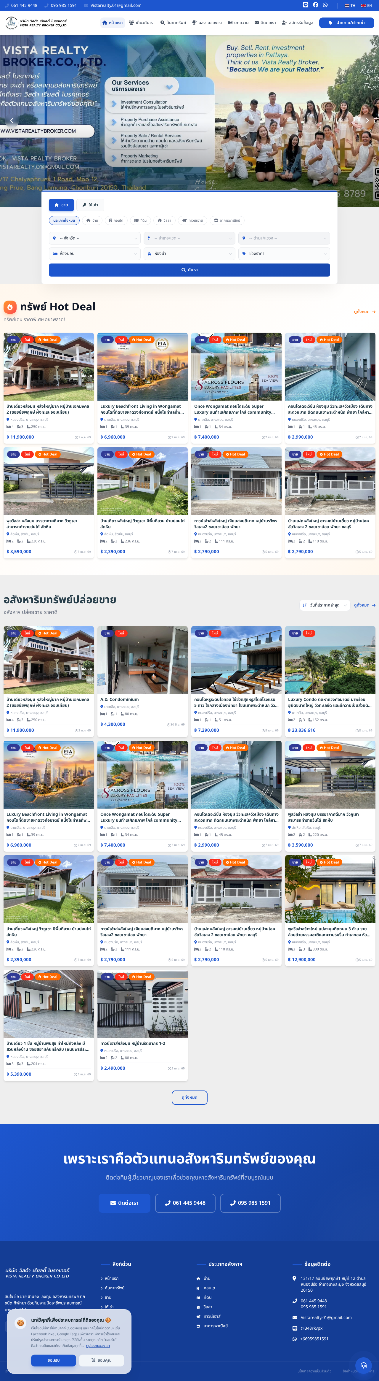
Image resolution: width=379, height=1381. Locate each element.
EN (369, 5)
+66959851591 (314, 1339)
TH (353, 5)
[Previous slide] (12, 121)
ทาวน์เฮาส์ (196, 220)
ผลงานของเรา (210, 23)
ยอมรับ (53, 1360)
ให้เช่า (93, 205)
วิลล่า (167, 220)
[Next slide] (367, 121)
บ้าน (95, 220)
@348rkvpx (311, 1328)
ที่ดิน (143, 220)
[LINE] (305, 5)
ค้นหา (193, 270)
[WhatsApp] (325, 5)
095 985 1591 (254, 1203)
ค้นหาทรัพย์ (176, 23)
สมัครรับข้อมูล (301, 23)
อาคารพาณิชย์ (230, 220)
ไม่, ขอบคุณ (101, 1360)
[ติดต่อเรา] (363, 1365)
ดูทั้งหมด (362, 312)
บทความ (241, 23)
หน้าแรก (116, 23)
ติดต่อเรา (268, 23)
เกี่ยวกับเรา (145, 23)
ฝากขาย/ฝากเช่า (350, 23)
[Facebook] (315, 5)
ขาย (64, 205)
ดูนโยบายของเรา (98, 1345)
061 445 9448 (189, 1203)
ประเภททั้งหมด (64, 220)
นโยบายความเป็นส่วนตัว (314, 1371)
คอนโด (118, 220)
